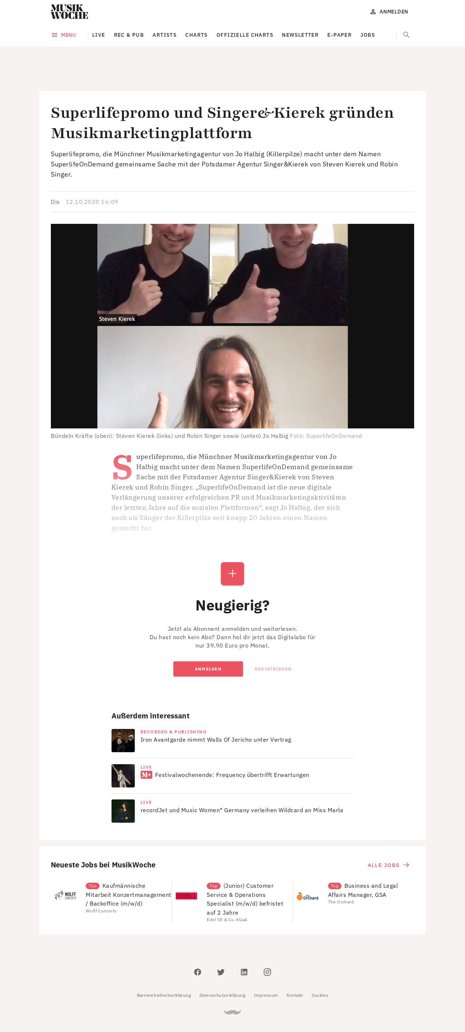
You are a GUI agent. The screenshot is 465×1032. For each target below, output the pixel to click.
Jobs (367, 35)
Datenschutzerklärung (222, 962)
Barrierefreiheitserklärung (164, 962)
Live (98, 35)
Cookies (320, 962)
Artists (165, 35)
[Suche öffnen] (406, 35)
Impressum (266, 962)
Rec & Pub (129, 35)
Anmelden (208, 636)
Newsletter (300, 35)
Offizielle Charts (245, 35)
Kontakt (295, 962)
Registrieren (273, 636)
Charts (196, 35)
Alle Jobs (384, 832)
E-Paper (339, 35)
